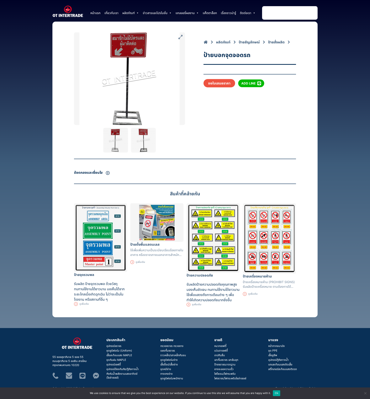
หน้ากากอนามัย (276, 346)
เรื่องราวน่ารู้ (228, 13)
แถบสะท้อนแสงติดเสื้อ (280, 364)
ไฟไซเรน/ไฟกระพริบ (224, 373)
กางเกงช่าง (166, 373)
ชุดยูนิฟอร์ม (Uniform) (119, 350)
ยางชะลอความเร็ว (224, 369)
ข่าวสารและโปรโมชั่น (155, 13)
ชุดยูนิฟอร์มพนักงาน (171, 378)
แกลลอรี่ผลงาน (185, 13)
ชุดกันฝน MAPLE (116, 360)
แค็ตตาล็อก (210, 13)
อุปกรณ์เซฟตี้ (113, 364)
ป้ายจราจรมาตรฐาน (224, 364)
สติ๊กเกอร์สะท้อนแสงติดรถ (282, 369)
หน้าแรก (95, 13)
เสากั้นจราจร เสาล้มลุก (226, 360)
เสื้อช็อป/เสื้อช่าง (169, 364)
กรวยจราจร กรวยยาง (171, 346)
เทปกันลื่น (219, 355)
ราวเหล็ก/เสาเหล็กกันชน (173, 355)
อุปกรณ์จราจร (113, 346)
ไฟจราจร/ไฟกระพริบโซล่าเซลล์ (230, 378)
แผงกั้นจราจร (167, 350)
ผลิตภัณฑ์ (128, 13)
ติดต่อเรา (245, 13)
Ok (276, 393)
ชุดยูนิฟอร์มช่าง (169, 360)
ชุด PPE (272, 350)
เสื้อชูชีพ (272, 355)
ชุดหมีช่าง (165, 369)
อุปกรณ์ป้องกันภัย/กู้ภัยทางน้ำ (122, 369)
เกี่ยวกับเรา (111, 13)
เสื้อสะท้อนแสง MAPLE (119, 355)
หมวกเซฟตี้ (220, 346)
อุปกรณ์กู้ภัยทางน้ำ (278, 360)
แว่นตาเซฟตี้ (221, 350)
